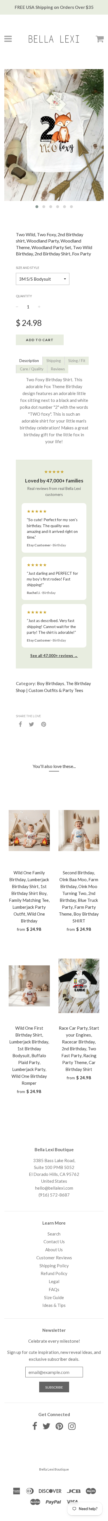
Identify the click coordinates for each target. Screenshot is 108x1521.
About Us (54, 1249)
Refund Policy (54, 1273)
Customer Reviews (54, 1257)
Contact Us (54, 1241)
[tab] (29, 361)
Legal (54, 1281)
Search (54, 1233)
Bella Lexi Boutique (54, 1469)
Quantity (24, 296)
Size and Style (27, 267)
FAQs (54, 1289)
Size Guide (54, 1297)
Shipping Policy (54, 1265)
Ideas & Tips (54, 1305)
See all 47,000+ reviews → (54, 655)
